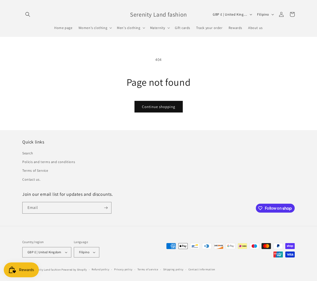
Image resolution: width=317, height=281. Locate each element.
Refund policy (100, 269)
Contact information (201, 269)
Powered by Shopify (74, 269)
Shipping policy (173, 269)
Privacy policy (123, 269)
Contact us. (31, 179)
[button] (27, 14)
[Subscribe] (105, 208)
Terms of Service (35, 170)
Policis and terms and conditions (48, 162)
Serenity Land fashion (46, 269)
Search (27, 153)
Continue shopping (158, 106)
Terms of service (147, 269)
